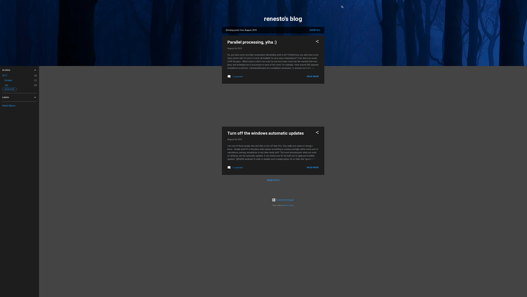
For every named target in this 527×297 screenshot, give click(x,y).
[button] (317, 42)
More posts (273, 180)
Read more (313, 76)
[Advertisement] (335, 68)
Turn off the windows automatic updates (265, 133)
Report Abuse (8, 105)
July (6, 85)
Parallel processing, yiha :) (252, 42)
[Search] (342, 7)
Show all (315, 30)
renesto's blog (283, 18)
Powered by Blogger (284, 200)
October (8, 80)
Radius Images (289, 205)
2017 (4, 75)
